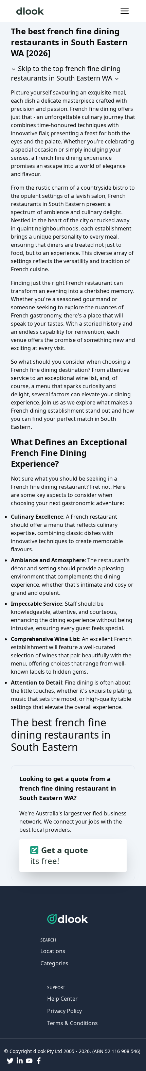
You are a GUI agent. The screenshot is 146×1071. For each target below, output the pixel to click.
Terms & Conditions (72, 1023)
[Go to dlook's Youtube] (29, 1060)
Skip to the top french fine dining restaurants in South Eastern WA (66, 73)
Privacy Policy (64, 1011)
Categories (54, 963)
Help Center (62, 998)
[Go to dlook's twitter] (10, 1060)
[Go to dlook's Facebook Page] (38, 1060)
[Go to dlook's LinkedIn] (19, 1060)
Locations (52, 951)
